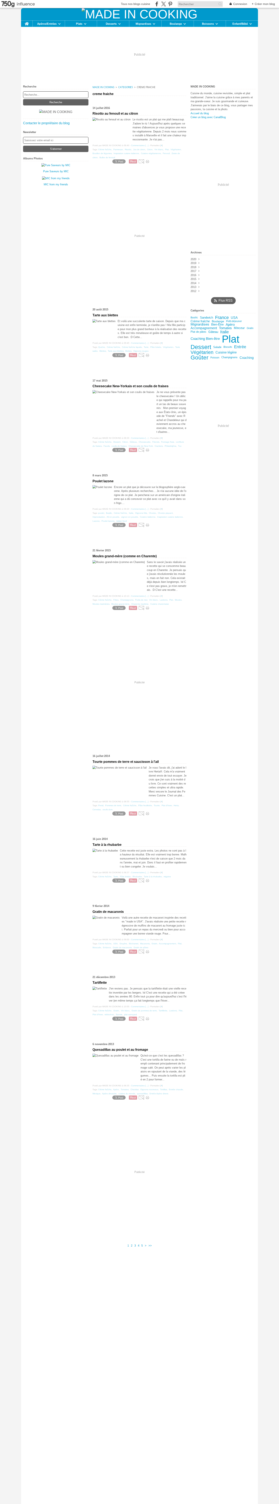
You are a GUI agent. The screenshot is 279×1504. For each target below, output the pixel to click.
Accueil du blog (200, 113)
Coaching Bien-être (205, 339)
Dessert (201, 347)
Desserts (111, 23)
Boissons (208, 23)
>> (150, 1245)
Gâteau (213, 331)
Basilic (194, 317)
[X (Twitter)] (163, 4)
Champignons (229, 357)
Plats (79, 23)
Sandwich (206, 317)
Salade (217, 347)
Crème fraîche (200, 321)
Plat (230, 339)
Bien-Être (217, 324)
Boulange (176, 23)
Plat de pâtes (198, 332)
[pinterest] (170, 4)
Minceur (239, 328)
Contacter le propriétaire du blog (46, 123)
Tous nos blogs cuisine (135, 4)
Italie (224, 332)
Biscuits (227, 347)
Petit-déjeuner (234, 321)
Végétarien (202, 352)
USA (234, 317)
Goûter (199, 357)
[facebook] (156, 4)
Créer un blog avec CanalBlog (208, 117)
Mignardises (143, 23)
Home (26, 22)
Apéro (230, 324)
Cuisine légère (226, 352)
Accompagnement (204, 328)
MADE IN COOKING (103, 87)
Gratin (250, 328)
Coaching (247, 357)
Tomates (225, 328)
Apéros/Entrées (47, 23)
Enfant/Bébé (240, 23)
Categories (125, 87)
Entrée (240, 347)
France (222, 317)
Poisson (214, 357)
